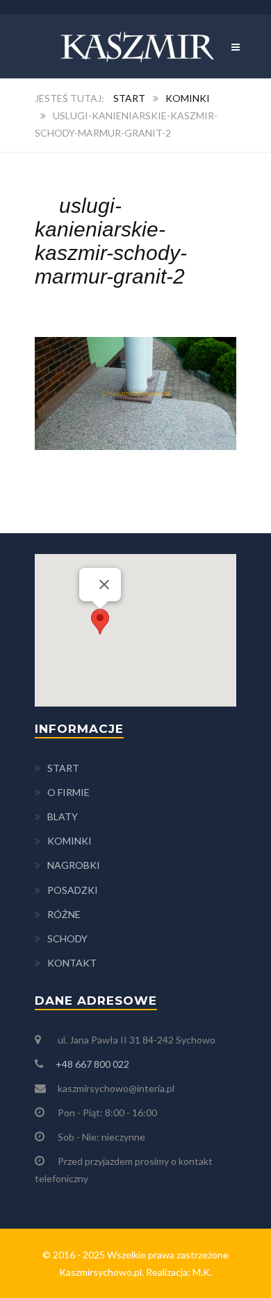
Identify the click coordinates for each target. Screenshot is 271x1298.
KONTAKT (72, 963)
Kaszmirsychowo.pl (100, 1272)
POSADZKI (72, 890)
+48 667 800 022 (92, 1064)
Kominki (187, 98)
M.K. (202, 1272)
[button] (100, 621)
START (63, 768)
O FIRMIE (68, 792)
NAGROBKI (73, 865)
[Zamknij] (104, 584)
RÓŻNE (64, 914)
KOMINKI (69, 841)
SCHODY (67, 938)
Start (129, 98)
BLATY (62, 816)
